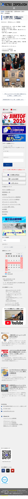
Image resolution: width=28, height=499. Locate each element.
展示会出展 (10, 274)
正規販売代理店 (4, 495)
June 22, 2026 (15, 304)
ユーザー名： (6, 151)
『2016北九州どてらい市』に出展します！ (13, 99)
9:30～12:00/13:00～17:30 (9, 279)
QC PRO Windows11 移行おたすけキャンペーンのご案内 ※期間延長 (18, 371)
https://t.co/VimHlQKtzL (11, 300)
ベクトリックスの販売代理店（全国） (13, 424)
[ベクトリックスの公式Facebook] (3, 470)
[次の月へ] (21, 254)
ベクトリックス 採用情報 (9, 422)
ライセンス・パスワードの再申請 (10, 199)
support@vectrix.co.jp (8, 411)
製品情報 (4, 194)
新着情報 (18, 22)
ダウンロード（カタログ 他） (9, 202)
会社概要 (4, 209)
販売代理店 (5, 211)
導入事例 (4, 214)
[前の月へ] (16, 254)
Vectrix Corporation (12, 490)
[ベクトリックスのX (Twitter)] (8, 470)
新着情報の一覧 (6, 192)
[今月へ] (19, 254)
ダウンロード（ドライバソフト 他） (11, 204)
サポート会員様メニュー (8, 189)
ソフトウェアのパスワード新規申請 (11, 197)
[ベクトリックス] (14, 4)
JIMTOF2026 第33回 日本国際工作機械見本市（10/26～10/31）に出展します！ (17, 352)
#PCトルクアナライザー (11, 290)
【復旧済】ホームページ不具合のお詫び (17, 336)
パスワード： (6, 157)
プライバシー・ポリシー (9, 421)
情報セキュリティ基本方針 (10, 426)
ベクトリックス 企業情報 (9, 418)
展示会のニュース (12, 22)
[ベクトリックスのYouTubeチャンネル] (12, 470)
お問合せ (20, 169)
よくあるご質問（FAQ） (8, 206)
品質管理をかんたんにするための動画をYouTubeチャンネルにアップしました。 (18, 386)
